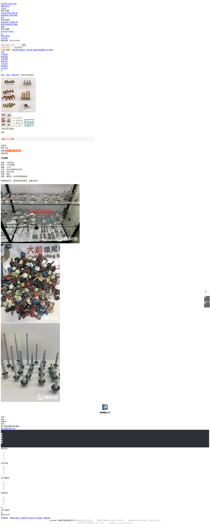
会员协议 (8, 489)
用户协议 (8, 484)
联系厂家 (11, 428)
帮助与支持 (5, 36)
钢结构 (22, 50)
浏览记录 (4, 13)
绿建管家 (46, 518)
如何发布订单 (10, 467)
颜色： (3, 172)
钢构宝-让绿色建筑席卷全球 (16, 504)
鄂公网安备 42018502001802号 (111, 520)
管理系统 (4, 59)
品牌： (3, 162)
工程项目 (4, 54)
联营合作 (4, 61)
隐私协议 (8, 486)
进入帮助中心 (10, 472)
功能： (3, 174)
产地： (3, 169)
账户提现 (10, 15)
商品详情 (4, 153)
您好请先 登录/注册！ (9, 4)
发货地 (3, 145)
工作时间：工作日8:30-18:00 (16, 499)
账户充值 (11, 13)
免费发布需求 (6, 47)
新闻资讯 (4, 66)
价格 (3, 139)
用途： (3, 176)
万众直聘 (22, 518)
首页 (2, 52)
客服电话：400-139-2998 (14, 497)
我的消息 (10, 24)
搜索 (23, 45)
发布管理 (4, 22)
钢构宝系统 (14, 518)
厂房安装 (28, 50)
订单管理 (11, 22)
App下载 (4, 38)
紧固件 (43, 50)
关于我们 (4, 68)
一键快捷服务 (17, 47)
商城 (8, 75)
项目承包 (15, 50)
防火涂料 (49, 50)
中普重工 (39, 518)
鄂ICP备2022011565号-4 (84, 520)
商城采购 (4, 57)
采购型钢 (36, 50)
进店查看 (4, 428)
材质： (3, 165)
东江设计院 (31, 518)
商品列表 (15, 75)
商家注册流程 (10, 455)
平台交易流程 (10, 453)
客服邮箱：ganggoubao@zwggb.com (18, 501)
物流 (2, 148)
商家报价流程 (10, 457)
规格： (3, 167)
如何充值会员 (10, 470)
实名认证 (4, 31)
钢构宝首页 (5, 6)
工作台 (3, 8)
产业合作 (4, 64)
